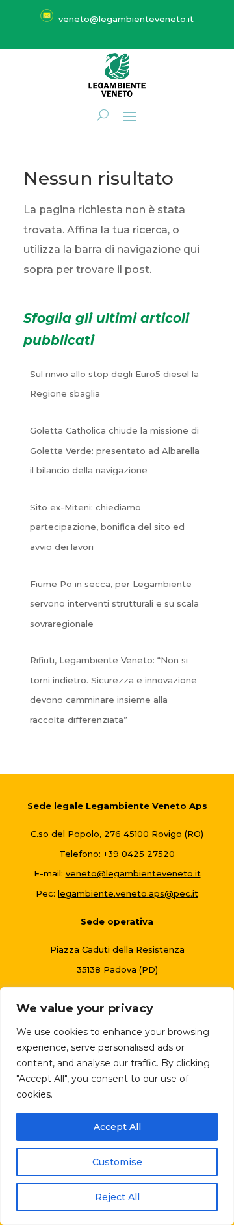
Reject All (117, 1197)
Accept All (117, 1127)
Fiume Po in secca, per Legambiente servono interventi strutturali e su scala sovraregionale (114, 604)
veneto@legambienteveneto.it (133, 873)
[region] (117, 1106)
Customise (117, 1162)
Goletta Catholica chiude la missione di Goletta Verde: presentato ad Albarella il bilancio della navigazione (115, 450)
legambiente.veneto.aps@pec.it (128, 893)
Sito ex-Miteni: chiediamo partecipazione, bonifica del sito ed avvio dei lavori (107, 527)
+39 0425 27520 (139, 854)
